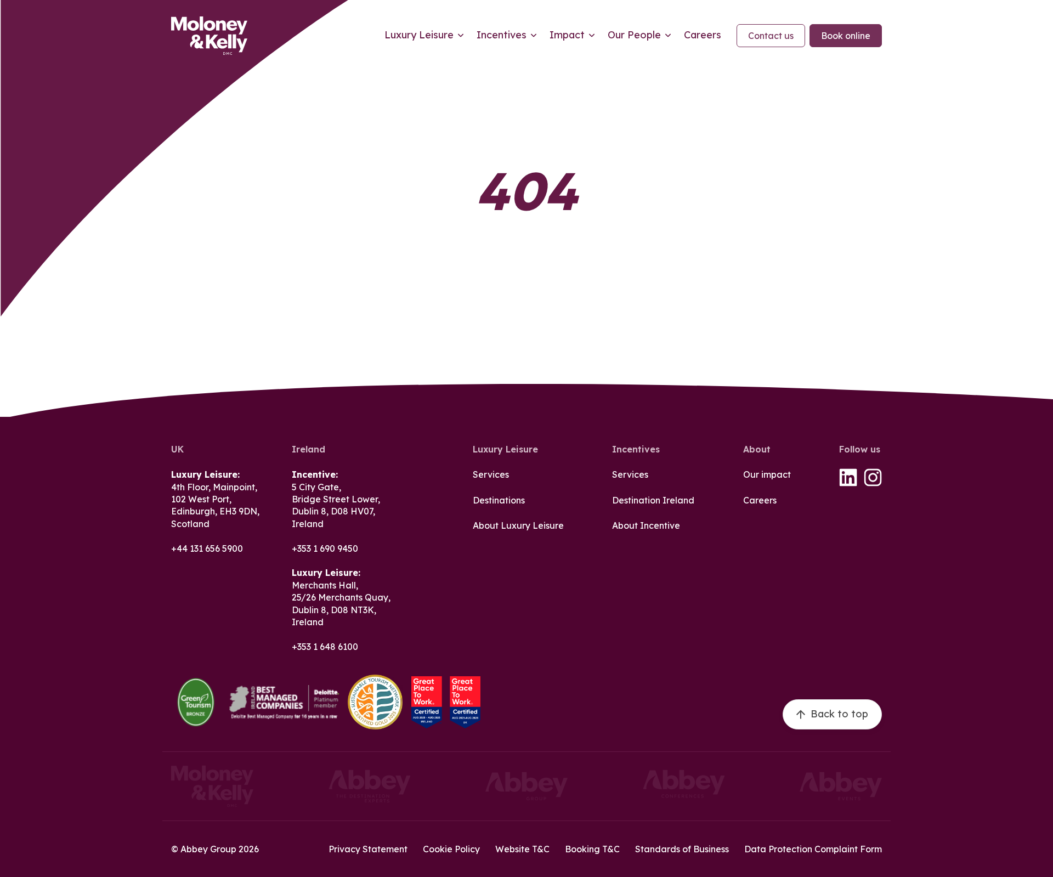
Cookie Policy (451, 849)
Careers (760, 500)
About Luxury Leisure (518, 525)
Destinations (499, 500)
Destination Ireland (653, 500)
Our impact (767, 474)
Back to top (839, 714)
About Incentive (646, 525)
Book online (845, 35)
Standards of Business (682, 849)
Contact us (771, 35)
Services (491, 474)
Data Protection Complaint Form (813, 849)
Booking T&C (592, 849)
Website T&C (522, 849)
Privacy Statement (368, 849)
